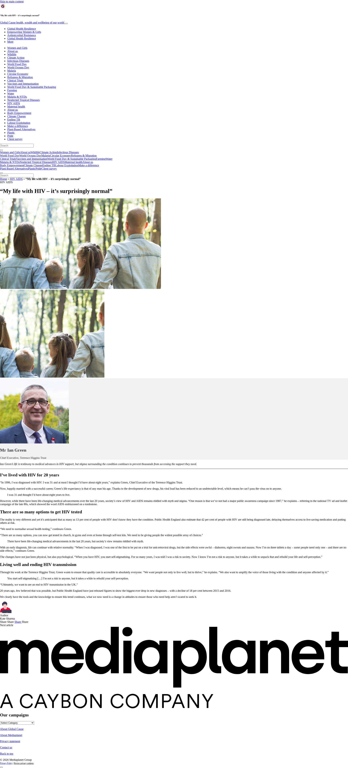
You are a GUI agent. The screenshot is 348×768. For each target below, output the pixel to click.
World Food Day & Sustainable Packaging (31, 87)
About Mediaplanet (11, 735)
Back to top (6, 753)
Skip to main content (12, 1)
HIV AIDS (13, 103)
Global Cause (32, 22)
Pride (10, 135)
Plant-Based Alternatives (21, 129)
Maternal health (16, 106)
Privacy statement (10, 741)
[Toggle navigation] (66, 23)
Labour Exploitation (18, 122)
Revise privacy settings (24, 763)
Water (10, 93)
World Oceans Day (18, 67)
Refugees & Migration (20, 77)
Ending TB (13, 119)
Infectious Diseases (18, 60)
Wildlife (11, 54)
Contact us (6, 747)
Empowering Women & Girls (24, 31)
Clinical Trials (15, 80)
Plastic (11, 132)
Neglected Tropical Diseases (23, 100)
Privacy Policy (6, 763)
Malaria (11, 70)
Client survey (14, 139)
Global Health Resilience (21, 28)
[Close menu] (1, 172)
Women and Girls (17, 47)
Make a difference (17, 126)
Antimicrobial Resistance (21, 35)
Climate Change (16, 116)
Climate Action (15, 57)
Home (3, 178)
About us (12, 51)
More (10, 41)
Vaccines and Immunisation (23, 83)
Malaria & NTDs (17, 96)
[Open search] (1, 150)
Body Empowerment (19, 113)
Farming (12, 90)
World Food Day (17, 64)
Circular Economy (17, 73)
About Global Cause (12, 729)
